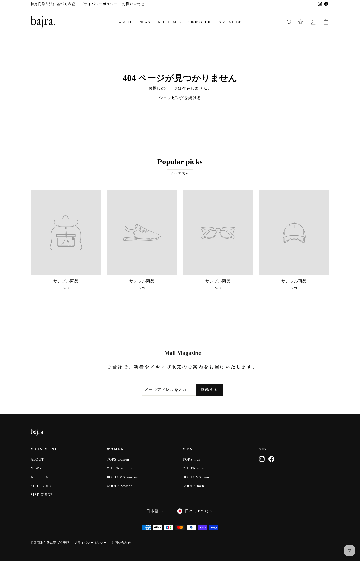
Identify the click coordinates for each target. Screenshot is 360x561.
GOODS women (120, 486)
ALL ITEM (168, 22)
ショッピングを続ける (180, 98)
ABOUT (125, 22)
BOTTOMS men (196, 477)
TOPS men (192, 459)
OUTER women (119, 468)
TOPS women (118, 459)
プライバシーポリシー (98, 4)
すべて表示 (180, 173)
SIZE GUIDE (230, 22)
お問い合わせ (133, 4)
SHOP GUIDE (200, 22)
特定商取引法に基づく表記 (53, 4)
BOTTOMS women (122, 477)
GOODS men (193, 486)
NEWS (144, 22)
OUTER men (193, 468)
